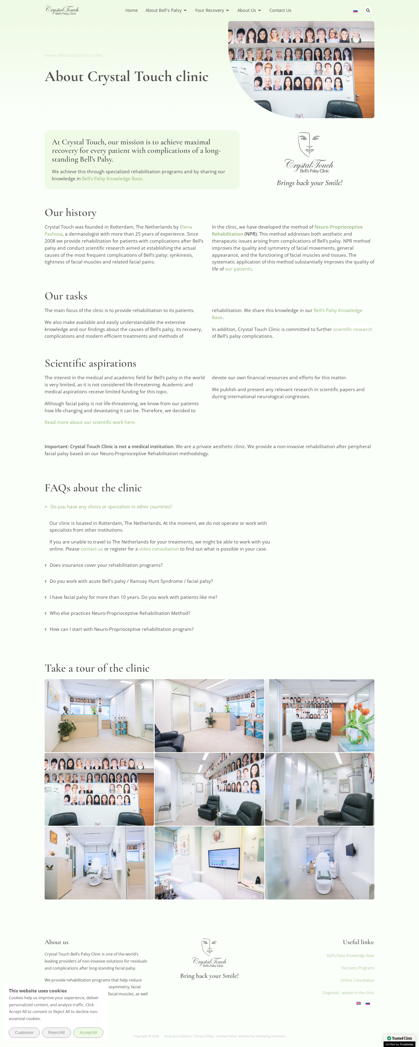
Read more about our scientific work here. (90, 422)
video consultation (159, 548)
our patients (238, 268)
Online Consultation (357, 980)
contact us (92, 548)
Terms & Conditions (178, 1036)
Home (50, 55)
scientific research (352, 329)
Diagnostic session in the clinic (348, 992)
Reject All (56, 1033)
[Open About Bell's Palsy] (185, 10)
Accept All (88, 1033)
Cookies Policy (226, 1036)
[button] (368, 11)
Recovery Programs (357, 968)
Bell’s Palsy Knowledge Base (112, 178)
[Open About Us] (260, 10)
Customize (24, 1033)
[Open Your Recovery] (228, 10)
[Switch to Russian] (355, 10)
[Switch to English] (358, 1002)
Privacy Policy (204, 1036)
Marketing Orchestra (270, 1036)
